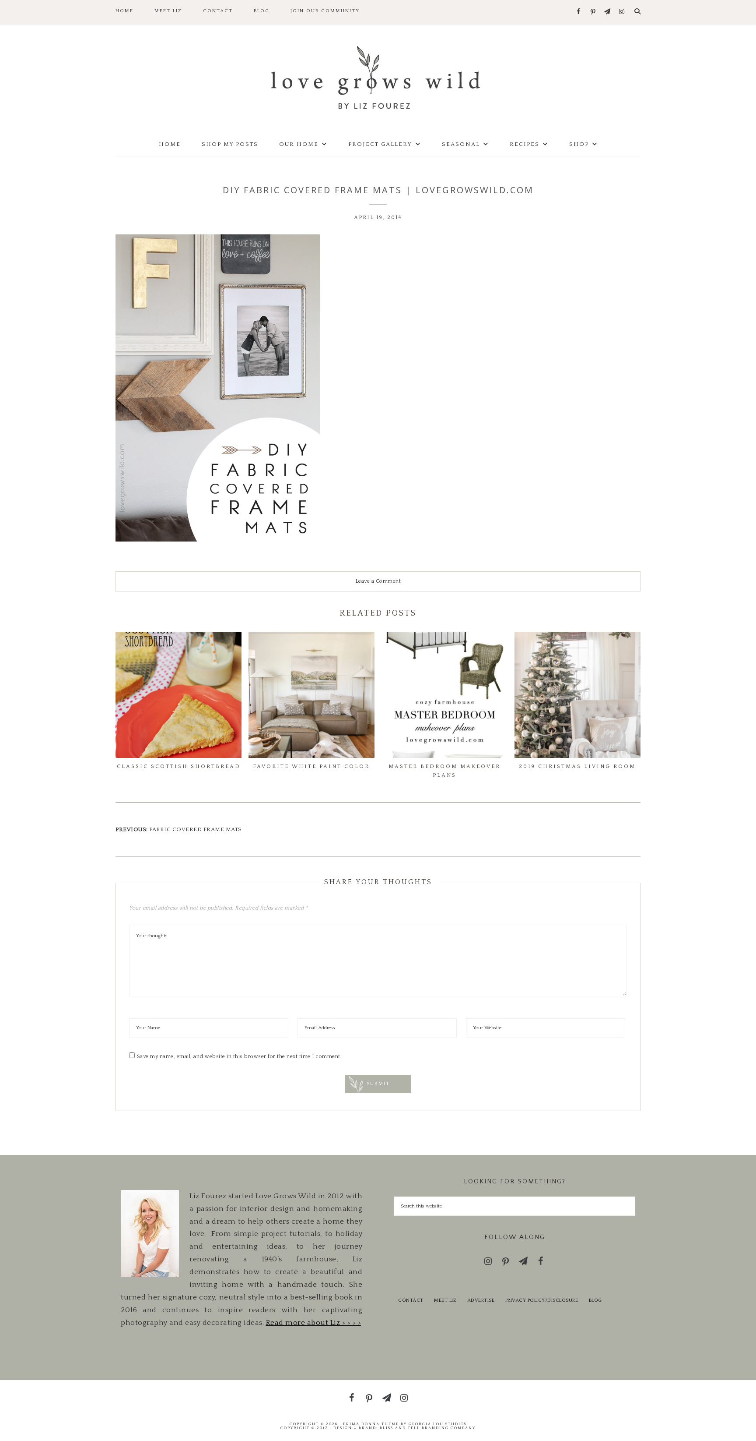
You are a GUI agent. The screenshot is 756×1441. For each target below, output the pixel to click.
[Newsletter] (607, 12)
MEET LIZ (445, 1300)
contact (411, 1300)
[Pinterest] (593, 12)
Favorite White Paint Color (311, 766)
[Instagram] (622, 12)
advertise (481, 1300)
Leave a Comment (378, 581)
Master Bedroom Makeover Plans (444, 771)
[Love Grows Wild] (378, 77)
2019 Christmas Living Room (577, 766)
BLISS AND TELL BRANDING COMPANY (428, 1428)
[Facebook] (578, 12)
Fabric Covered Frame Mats (195, 829)
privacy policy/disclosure (541, 1300)
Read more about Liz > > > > (313, 1323)
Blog (595, 1300)
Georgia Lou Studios (438, 1424)
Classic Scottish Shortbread (179, 766)
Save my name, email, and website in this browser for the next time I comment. (239, 1056)
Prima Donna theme (371, 1424)
